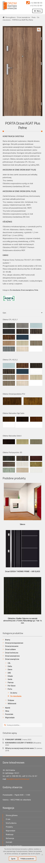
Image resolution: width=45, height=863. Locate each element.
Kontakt (9, 842)
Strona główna (10, 17)
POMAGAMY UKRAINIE (13, 739)
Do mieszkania (15, 290)
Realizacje (9, 834)
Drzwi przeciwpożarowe (14, 643)
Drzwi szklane (10, 649)
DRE (9, 672)
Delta (10, 666)
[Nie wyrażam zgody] (42, 854)
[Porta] (9, 298)
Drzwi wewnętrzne (12, 656)
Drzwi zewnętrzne (23, 17)
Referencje (10, 838)
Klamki (7, 707)
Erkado (10, 676)
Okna (7, 711)
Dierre (10, 669)
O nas (8, 819)
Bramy (7, 639)
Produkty (9, 826)
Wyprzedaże (10, 717)
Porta (33, 17)
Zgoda (13, 858)
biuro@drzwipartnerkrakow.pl (18, 779)
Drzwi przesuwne (11, 646)
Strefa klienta (11, 823)
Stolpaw (11, 700)
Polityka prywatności (14, 845)
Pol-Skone (11, 685)
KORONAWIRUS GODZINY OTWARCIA (19, 742)
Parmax (11, 682)
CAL (9, 663)
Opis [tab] (4, 312)
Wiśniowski (12, 703)
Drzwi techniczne (11, 652)
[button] (39, 29)
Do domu (13, 692)
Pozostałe (9, 714)
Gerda (10, 679)
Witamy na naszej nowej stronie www (19, 748)
